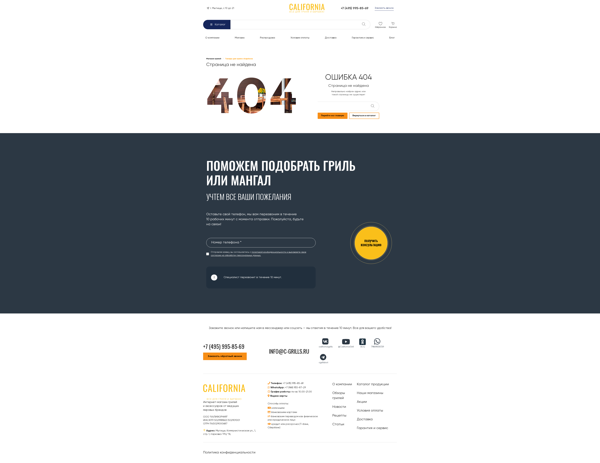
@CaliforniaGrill (346, 347)
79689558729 (377, 347)
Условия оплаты (370, 410)
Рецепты (339, 415)
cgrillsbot (323, 362)
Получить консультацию (371, 243)
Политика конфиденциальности (229, 452)
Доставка (365, 419)
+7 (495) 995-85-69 (293, 383)
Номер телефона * (226, 242)
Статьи (338, 424)
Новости (339, 407)
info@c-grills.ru (289, 351)
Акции (362, 402)
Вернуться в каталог (364, 115)
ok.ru (362, 347)
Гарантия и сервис (372, 428)
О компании (342, 384)
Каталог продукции (373, 384)
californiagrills (326, 347)
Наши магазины (370, 393)
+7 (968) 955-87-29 (295, 387)
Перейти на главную (332, 115)
